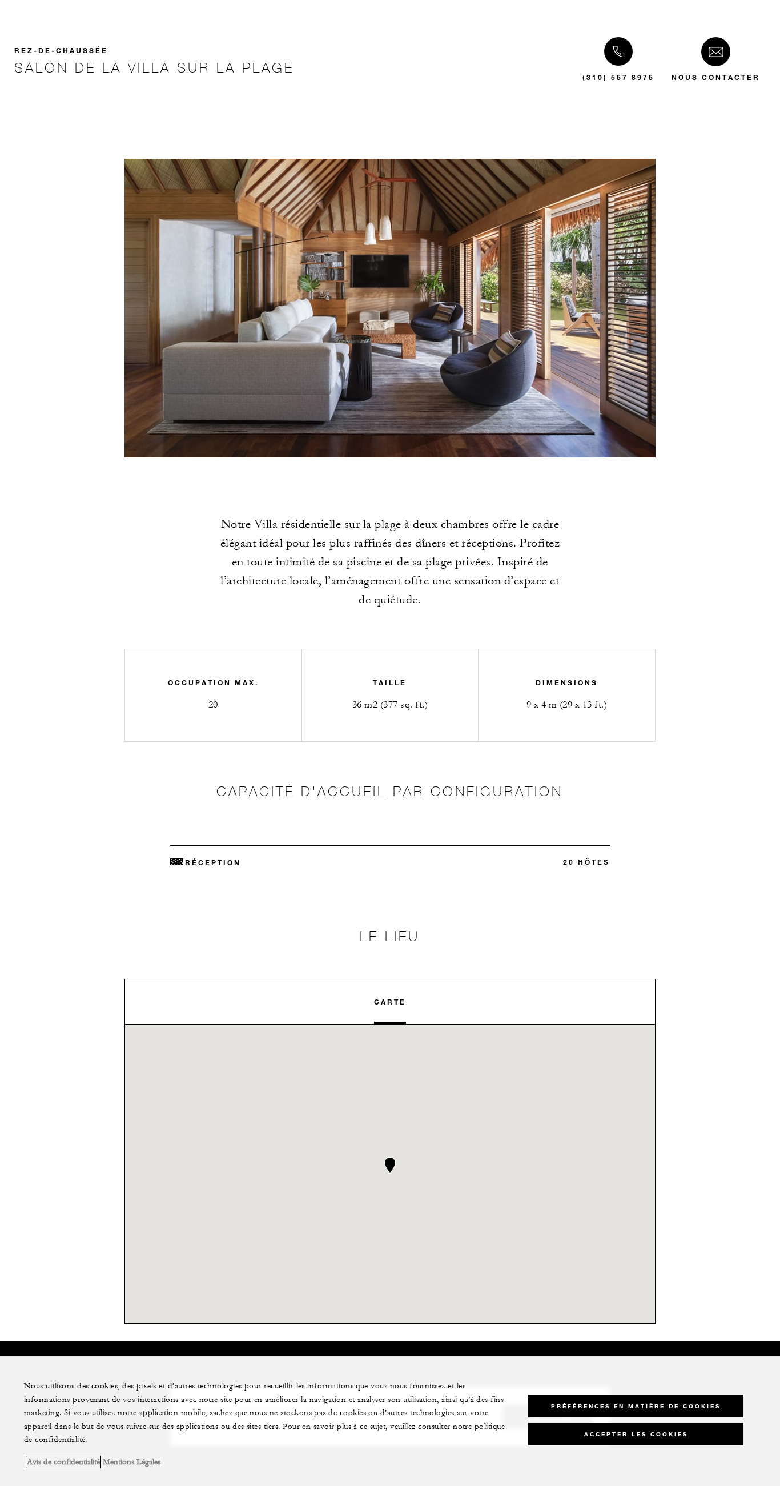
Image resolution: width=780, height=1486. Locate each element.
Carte (390, 1001)
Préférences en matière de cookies (636, 1406)
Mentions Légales (131, 1462)
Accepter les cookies (636, 1434)
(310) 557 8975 (618, 77)
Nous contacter (716, 77)
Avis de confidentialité (63, 1462)
